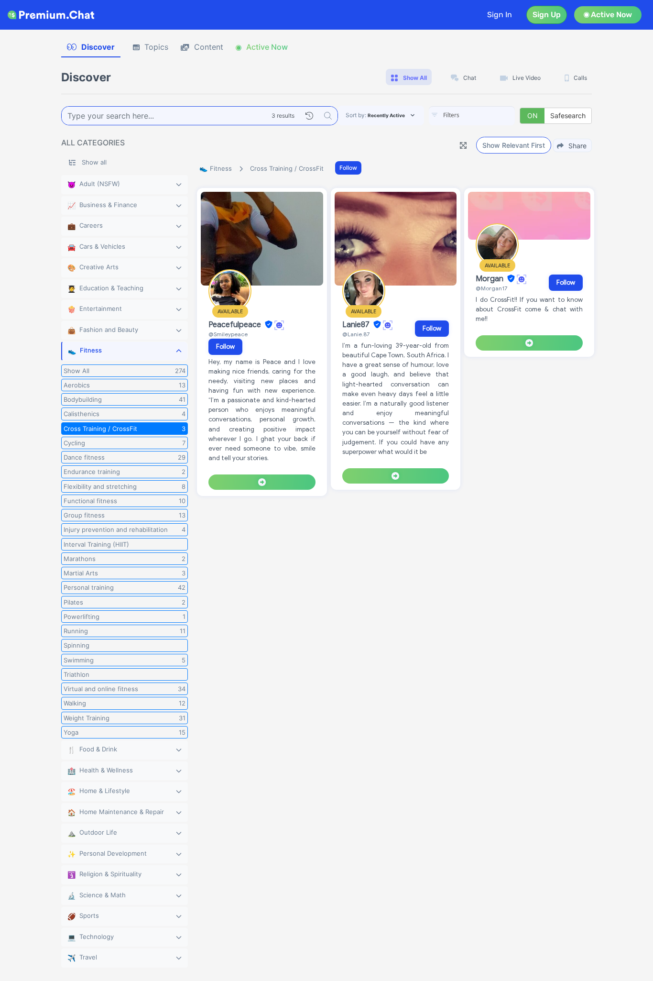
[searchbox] (486, 115)
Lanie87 (356, 325)
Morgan (490, 279)
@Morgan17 (491, 288)
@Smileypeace (228, 334)
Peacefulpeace (235, 325)
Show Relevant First (513, 145)
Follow (348, 167)
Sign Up (547, 14)
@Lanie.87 (356, 334)
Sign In (499, 14)
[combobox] (472, 115)
